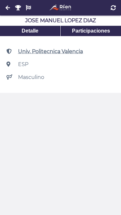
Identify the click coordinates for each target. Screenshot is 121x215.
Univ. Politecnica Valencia (50, 51)
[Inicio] (60, 8)
